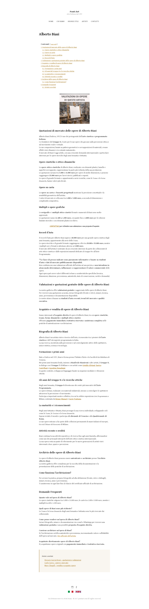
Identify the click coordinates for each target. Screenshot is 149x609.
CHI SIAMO (61, 21)
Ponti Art (74, 11)
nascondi (54, 44)
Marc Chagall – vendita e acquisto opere (60, 566)
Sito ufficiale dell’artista (66, 536)
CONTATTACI (54, 226)
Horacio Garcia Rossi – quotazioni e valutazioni (62, 560)
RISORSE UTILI (73, 21)
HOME (51, 21)
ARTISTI (85, 21)
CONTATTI (95, 21)
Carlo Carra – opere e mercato (56, 563)
